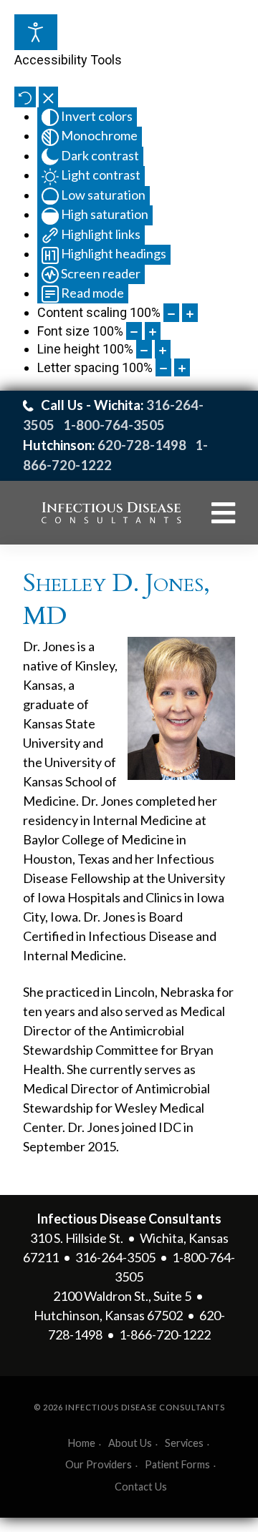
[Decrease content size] (171, 312)
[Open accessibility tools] (35, 32)
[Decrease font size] (134, 331)
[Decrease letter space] (163, 367)
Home (81, 1443)
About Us (130, 1443)
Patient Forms (177, 1464)
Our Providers (98, 1464)
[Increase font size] (153, 331)
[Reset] (25, 97)
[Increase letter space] (182, 367)
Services (184, 1443)
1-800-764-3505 (115, 425)
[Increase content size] (190, 312)
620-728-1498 (141, 445)
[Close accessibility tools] (48, 97)
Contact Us (141, 1486)
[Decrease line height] (144, 349)
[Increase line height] (163, 349)
